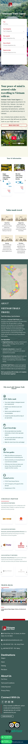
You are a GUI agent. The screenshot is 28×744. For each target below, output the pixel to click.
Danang (3, 665)
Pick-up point (6, 36)
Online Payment (6, 687)
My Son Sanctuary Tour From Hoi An (19, 176)
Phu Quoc (4, 669)
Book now (9, 191)
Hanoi (3, 662)
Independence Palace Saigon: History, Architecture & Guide (13, 609)
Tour (4, 21)
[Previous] (1, 546)
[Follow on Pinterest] (9, 701)
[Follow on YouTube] (12, 701)
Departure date (7, 50)
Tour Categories (7, 29)
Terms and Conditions (7, 683)
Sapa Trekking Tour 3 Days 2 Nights (6, 176)
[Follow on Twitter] (5, 701)
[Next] (25, 183)
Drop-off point (6, 43)
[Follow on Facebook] (2, 701)
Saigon (3, 658)
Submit (13, 58)
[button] (2, 4)
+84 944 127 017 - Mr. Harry (11, 648)
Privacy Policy (5, 690)
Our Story (4, 679)
